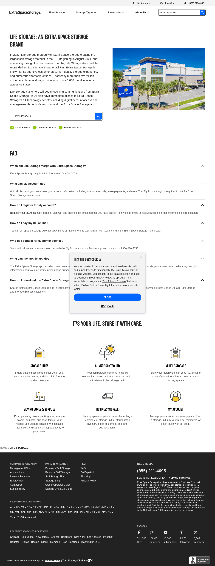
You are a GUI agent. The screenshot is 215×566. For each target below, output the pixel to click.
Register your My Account (24, 212)
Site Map (86, 476)
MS (23, 512)
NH (47, 512)
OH (76, 512)
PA (93, 512)
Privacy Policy (88, 480)
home (4, 447)
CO (29, 507)
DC (46, 507)
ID (67, 507)
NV (41, 512)
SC (104, 512)
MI (11, 512)
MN (17, 512)
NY (64, 512)
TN (109, 512)
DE (40, 507)
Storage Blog (52, 480)
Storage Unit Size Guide (58, 488)
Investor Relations (20, 476)
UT (17, 517)
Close (108, 297)
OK (82, 512)
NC (70, 512)
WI (34, 517)
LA (92, 507)
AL (11, 507)
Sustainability (17, 488)
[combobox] (182, 12)
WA (29, 517)
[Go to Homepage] (20, 12)
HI (62, 507)
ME (98, 507)
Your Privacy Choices (74, 560)
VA (23, 517)
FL (51, 507)
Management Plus (20, 468)
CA (23, 507)
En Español (87, 472)
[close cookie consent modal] (141, 257)
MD (104, 507)
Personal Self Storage (57, 472)
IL (72, 507)
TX (11, 517)
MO (29, 512)
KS (81, 507)
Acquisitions (17, 472)
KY (87, 507)
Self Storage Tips (55, 476)
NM (58, 512)
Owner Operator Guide (58, 484)
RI (98, 512)
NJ (52, 512)
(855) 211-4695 (151, 470)
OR (88, 512)
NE (35, 512)
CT (34, 507)
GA (57, 507)
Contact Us (16, 484)
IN (76, 507)
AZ (17, 507)
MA (110, 507)
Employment (17, 480)
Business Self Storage (57, 468)
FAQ (83, 468)
